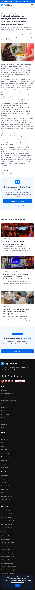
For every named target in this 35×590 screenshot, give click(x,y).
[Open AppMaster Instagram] (21, 376)
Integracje (4, 404)
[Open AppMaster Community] (2, 376)
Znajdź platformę (5, 499)
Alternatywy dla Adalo (7, 563)
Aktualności (4, 482)
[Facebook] (7, 173)
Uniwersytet (4, 475)
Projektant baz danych (7, 393)
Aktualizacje (4, 421)
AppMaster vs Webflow (7, 514)
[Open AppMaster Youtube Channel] (18, 376)
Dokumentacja (5, 467)
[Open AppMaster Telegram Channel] (5, 376)
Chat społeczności (6, 464)
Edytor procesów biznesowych (9, 397)
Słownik (3, 503)
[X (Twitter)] (3, 173)
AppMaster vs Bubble (7, 517)
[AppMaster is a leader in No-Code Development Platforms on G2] (2, 381)
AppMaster (4, 165)
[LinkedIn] (11, 173)
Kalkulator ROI (5, 486)
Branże (3, 410)
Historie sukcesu (5, 414)
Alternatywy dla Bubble (7, 539)
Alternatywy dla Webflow (7, 559)
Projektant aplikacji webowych (9, 400)
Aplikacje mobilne (5, 390)
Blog (2, 479)
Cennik (3, 417)
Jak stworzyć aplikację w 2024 (9, 573)
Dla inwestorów (5, 449)
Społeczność (4, 460)
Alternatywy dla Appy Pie (7, 549)
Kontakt (3, 446)
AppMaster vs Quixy (6, 527)
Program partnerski (6, 439)
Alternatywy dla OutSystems (8, 553)
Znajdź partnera (5, 443)
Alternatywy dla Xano (6, 535)
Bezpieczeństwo (5, 424)
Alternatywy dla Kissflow (7, 542)
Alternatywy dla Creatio (7, 546)
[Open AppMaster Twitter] (11, 376)
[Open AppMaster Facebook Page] (8, 376)
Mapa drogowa (5, 489)
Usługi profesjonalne (6, 453)
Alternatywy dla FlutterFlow (8, 566)
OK (17, 585)
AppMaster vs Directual (7, 520)
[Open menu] (32, 5)
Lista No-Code (5, 492)
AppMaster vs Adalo (6, 510)
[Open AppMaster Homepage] (17, 363)
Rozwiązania (4, 407)
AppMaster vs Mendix (7, 524)
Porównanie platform (6, 427)
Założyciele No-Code (6, 496)
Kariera (3, 436)
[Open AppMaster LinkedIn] (14, 376)
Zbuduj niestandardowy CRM (9, 570)
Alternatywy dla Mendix (7, 556)
